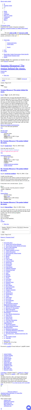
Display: (4, 227)
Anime (5, 12)
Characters (6, 14)
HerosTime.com (8, 403)
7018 (8, 135)
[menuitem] (12, 43)
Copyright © (4, 372)
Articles (6, 18)
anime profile (13, 33)
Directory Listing (8, 370)
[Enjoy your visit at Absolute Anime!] (5, 25)
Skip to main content (6, 1)
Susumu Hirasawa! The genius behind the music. (13, 67)
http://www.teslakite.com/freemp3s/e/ (10, 125)
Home (5, 11)
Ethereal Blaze (4, 193)
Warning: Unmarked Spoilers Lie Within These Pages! (14, 28)
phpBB (9, 346)
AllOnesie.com (7, 406)
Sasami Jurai (4, 132)
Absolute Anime (8, 5)
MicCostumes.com (8, 404)
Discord (6, 61)
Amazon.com (7, 400)
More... (5, 20)
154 (8, 158)
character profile (23, 33)
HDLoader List (8, 368)
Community (7, 17)
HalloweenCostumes (9, 401)
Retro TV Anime (8, 15)
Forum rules (4, 71)
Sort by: (15, 227)
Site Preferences (6, 396)
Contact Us (20, 372)
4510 (8, 196)
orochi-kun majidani (6, 155)
